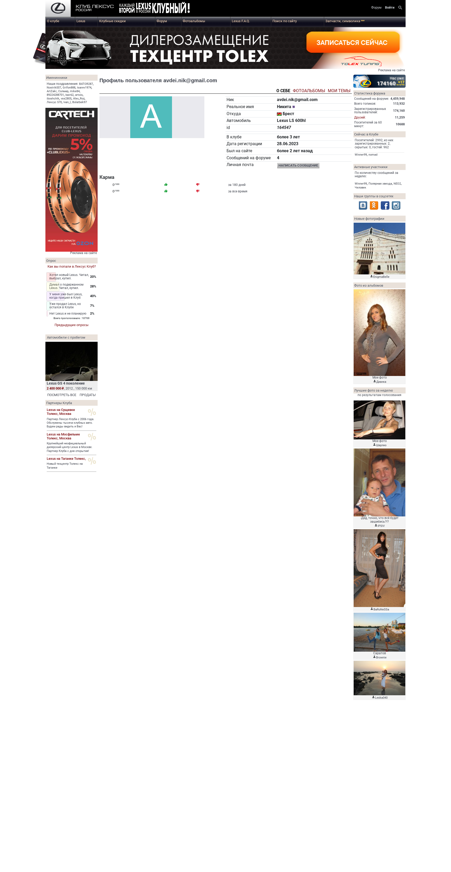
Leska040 (381, 697)
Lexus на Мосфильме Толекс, (63, 436)
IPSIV (381, 526)
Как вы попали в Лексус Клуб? (72, 266)
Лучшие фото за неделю (373, 390)
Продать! (88, 395)
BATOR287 (86, 84)
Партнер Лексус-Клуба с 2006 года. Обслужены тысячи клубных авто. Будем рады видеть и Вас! (70, 422)
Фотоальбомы (194, 21)
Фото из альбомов (368, 285)
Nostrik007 (54, 87)
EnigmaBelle (381, 277)
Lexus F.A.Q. (241, 21)
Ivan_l (67, 102)
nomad (373, 154)
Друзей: (360, 117)
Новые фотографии (369, 219)
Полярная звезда (380, 183)
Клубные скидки (112, 21)
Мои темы (339, 91)
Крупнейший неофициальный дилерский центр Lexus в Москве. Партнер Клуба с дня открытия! (69, 447)
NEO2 (397, 183)
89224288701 (55, 95)
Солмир (63, 91)
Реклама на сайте (391, 70)
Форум (162, 21)
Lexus (80, 21)
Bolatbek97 (79, 102)
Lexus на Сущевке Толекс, (61, 412)
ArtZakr (52, 91)
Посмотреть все (61, 395)
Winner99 (361, 154)
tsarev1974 (84, 87)
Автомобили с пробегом (66, 337)
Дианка (381, 382)
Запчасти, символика (345, 21)
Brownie (381, 657)
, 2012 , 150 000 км (69, 388)
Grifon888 (69, 87)
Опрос (51, 261)
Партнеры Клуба (59, 403)
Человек (360, 187)
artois (79, 95)
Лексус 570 (54, 102)
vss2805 (66, 98)
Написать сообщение (298, 165)
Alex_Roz (79, 98)
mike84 (75, 91)
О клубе (53, 21)
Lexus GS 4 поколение (66, 383)
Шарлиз (381, 445)
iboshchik (53, 98)
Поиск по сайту (284, 21)
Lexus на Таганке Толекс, (66, 459)
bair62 (70, 95)
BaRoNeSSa (381, 609)
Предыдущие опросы (71, 325)
